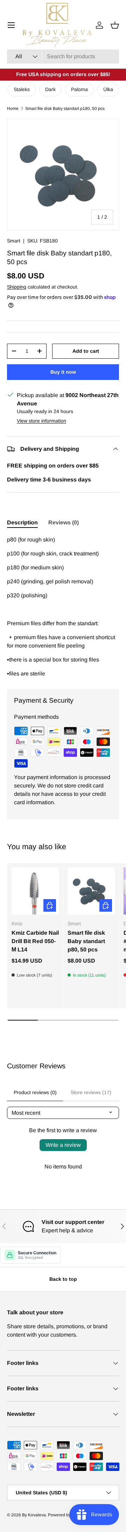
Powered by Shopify (67, 1514)
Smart (13, 241)
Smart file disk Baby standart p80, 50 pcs (86, 941)
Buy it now (63, 372)
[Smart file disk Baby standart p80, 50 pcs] (91, 890)
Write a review (63, 1145)
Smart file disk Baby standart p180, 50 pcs (65, 108)
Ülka (108, 89)
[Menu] (11, 25)
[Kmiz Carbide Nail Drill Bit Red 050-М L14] (35, 890)
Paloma (79, 89)
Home (13, 108)
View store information (41, 421)
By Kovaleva (34, 1514)
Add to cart (85, 351)
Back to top (63, 1279)
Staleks (22, 89)
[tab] (22, 522)
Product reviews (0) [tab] (35, 1092)
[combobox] (63, 56)
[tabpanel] (63, 607)
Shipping (16, 287)
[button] (114, 25)
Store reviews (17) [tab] (91, 1092)
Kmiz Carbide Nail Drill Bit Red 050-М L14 (35, 941)
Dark (50, 89)
